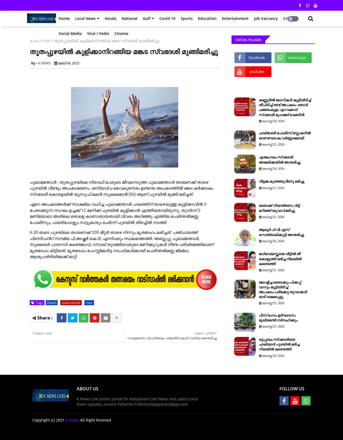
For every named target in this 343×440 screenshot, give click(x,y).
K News (72, 420)
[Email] (105, 317)
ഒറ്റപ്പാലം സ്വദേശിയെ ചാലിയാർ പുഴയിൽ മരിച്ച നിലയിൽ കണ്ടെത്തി (279, 344)
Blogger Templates (70, 431)
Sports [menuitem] (187, 18)
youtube (256, 71)
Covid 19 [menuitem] (167, 18)
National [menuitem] (129, 18)
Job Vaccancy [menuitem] (266, 18)
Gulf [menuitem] (146, 18)
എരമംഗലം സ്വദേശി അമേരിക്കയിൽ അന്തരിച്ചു (280, 159)
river (47, 40)
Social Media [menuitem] (70, 33)
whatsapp (297, 57)
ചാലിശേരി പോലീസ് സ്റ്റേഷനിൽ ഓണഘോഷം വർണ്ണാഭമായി (285, 135)
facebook (257, 57)
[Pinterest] (94, 317)
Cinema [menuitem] (121, 33)
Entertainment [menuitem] (235, 18)
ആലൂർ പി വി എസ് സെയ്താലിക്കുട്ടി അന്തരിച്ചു (281, 232)
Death (51, 302)
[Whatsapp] (83, 317)
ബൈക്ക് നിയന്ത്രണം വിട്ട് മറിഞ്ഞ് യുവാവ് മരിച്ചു (279, 208)
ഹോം (34, 40)
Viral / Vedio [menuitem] (98, 33)
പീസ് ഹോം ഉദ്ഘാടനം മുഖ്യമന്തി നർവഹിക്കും (278, 317)
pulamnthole (71, 302)
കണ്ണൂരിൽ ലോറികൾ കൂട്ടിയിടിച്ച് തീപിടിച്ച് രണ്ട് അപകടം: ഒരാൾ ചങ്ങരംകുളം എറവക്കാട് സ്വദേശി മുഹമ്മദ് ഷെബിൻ (285, 107)
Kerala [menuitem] (110, 18)
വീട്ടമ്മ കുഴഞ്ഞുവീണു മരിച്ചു (281, 181)
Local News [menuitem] (85, 18)
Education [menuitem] (207, 18)
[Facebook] (61, 317)
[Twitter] (72, 317)
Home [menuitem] (64, 18)
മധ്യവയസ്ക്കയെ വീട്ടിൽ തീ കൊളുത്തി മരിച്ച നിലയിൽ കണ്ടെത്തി (280, 258)
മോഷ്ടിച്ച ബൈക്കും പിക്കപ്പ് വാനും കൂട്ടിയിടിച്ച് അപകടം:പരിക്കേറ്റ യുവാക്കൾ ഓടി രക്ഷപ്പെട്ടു (283, 289)
